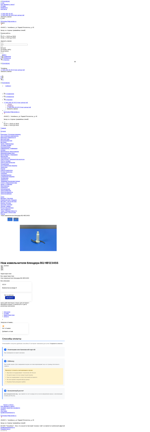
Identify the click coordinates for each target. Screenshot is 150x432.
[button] (75, 62)
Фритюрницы (5, 186)
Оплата (6, 316)
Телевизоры (4, 178)
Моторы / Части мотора (8, 201)
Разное (3, 169)
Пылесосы (4, 167)
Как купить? (10, 297)
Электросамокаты (7, 192)
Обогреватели (5, 158)
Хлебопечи (4, 187)
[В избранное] (2, 268)
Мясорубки (4, 156)
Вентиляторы (5, 139)
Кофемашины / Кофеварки (9, 148)
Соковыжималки (6, 175)
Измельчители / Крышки (9, 200)
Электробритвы (6, 190)
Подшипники (5, 164)
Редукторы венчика (7, 208)
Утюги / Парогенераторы (9, 183)
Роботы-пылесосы (7, 170)
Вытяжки (3, 142)
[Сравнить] (2, 269)
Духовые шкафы (6, 145)
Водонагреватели (6, 140)
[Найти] (2, 53)
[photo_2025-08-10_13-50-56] (38, 238)
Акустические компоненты (9, 136)
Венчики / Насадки (7, 198)
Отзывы (6, 313)
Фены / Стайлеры (6, 184)
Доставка (4, 411)
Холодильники (5, 189)
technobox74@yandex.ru (8, 21)
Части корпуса (5, 209)
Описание (7, 312)
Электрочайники (6, 194)
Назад (9, 104)
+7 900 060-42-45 (7, 13)
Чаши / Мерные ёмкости (9, 211)
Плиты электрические (8, 162)
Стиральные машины (7, 176)
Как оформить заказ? (8, 406)
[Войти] (1, 75)
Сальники (4, 173)
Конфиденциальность (8, 412)
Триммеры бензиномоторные (10, 181)
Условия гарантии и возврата (10, 408)
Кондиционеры (5, 147)
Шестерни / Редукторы (8, 212)
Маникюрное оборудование (10, 151)
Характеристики (9, 315)
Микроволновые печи (8, 153)
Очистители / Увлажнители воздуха (12, 159)
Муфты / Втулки (6, 203)
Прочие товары (6, 206)
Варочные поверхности (8, 137)
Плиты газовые (5, 161)
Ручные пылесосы (6, 172)
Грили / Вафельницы (7, 144)
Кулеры (3, 150)
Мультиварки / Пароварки (9, 154)
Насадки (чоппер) (6, 204)
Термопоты (4, 179)
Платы (3, 214)
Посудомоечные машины (9, 165)
